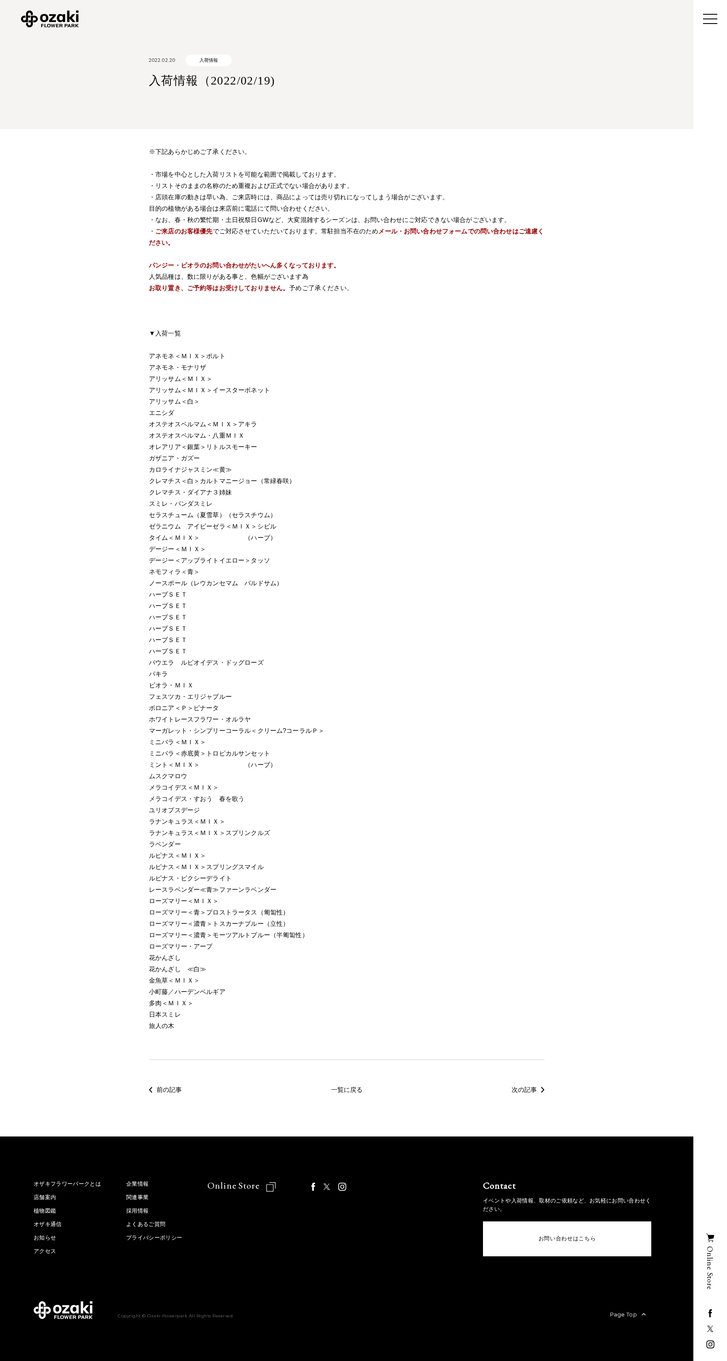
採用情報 (137, 1211)
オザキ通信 (48, 1224)
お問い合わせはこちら (567, 1238)
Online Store (234, 1185)
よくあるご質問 (145, 1224)
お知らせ (45, 1237)
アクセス (45, 1251)
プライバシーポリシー (154, 1237)
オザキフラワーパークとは (67, 1184)
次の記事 (524, 1089)
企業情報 (137, 1184)
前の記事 (169, 1089)
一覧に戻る (347, 1089)
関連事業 (137, 1197)
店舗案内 (45, 1197)
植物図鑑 (45, 1211)
